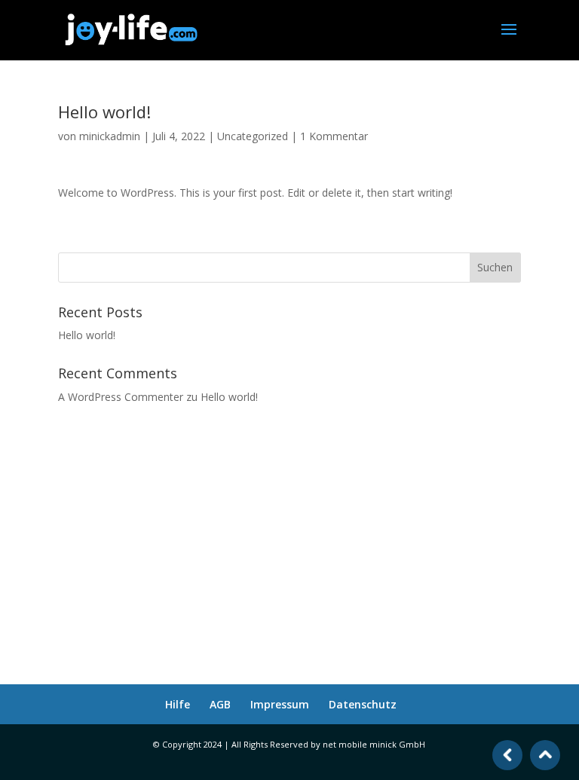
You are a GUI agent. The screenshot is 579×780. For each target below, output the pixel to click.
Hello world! (86, 335)
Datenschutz (363, 704)
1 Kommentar (334, 136)
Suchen (495, 267)
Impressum (279, 704)
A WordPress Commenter (120, 397)
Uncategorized (252, 136)
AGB (220, 704)
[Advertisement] (289, 535)
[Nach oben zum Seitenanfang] (545, 755)
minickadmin (109, 136)
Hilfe (177, 704)
